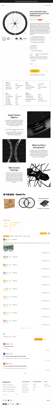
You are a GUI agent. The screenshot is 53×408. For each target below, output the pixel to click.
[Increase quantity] (35, 66)
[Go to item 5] (20, 39)
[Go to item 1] (4, 39)
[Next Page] (32, 328)
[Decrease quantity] (31, 66)
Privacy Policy (24, 386)
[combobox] (46, 339)
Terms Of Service (25, 384)
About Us (34, 384)
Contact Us (35, 386)
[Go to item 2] (8, 39)
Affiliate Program (47, 386)
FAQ (34, 388)
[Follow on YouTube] (8, 400)
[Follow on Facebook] (3, 400)
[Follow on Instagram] (6, 400)
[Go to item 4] (16, 39)
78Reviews (6, 226)
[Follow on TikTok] (11, 400)
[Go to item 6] (24, 39)
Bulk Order (46, 384)
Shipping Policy (25, 388)
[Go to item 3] (12, 39)
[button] (23, 373)
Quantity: (31, 63)
